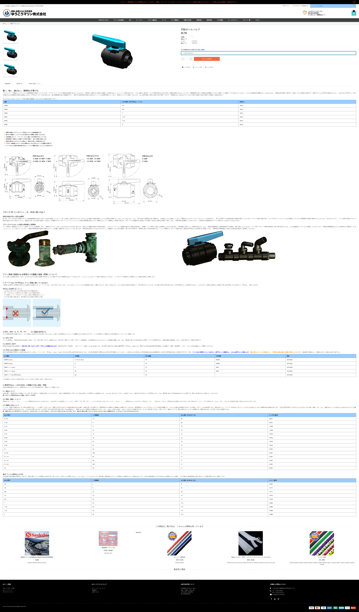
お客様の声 (19, 83)
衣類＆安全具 (188, 20)
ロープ (164, 20)
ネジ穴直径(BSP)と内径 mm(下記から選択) (193, 49)
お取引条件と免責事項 (187, 592)
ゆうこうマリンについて (98, 588)
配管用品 (209, 20)
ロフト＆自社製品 (118, 20)
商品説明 (7, 83)
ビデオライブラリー (8, 592)
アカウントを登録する (301, 6)
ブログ (257, 20)
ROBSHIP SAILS (104, 20)
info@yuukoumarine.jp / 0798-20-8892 (31, 6)
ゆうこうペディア (8, 590)
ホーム (4, 23)
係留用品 (199, 20)
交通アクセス (95, 592)
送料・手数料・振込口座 (187, 590)
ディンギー (139, 20)
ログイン (287, 6)
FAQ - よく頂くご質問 (8, 588)
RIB (130, 20)
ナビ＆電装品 (175, 20)
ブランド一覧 (247, 20)
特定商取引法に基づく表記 (188, 588)
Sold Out (67, 532)
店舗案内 (94, 590)
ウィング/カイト (233, 20)
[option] (23, 36)
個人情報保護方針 (186, 594)
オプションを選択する (108, 542)
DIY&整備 (220, 20)
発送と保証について (34, 83)
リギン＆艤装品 (152, 20)
